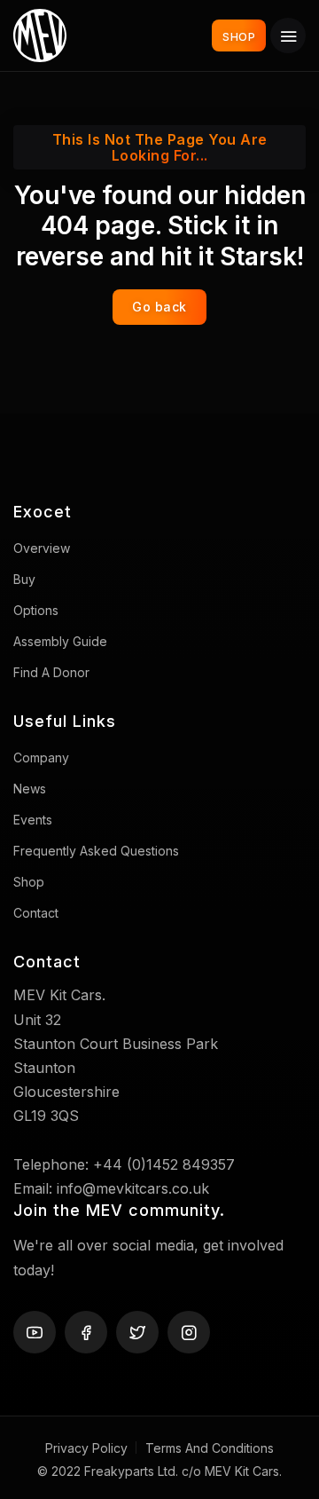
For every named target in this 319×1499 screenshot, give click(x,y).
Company (41, 757)
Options (35, 610)
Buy (24, 579)
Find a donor (51, 672)
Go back (159, 306)
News (29, 788)
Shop (28, 881)
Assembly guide (60, 641)
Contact (35, 912)
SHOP (238, 36)
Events (32, 819)
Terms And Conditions (209, 1448)
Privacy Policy (86, 1448)
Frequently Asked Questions (96, 850)
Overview (41, 548)
